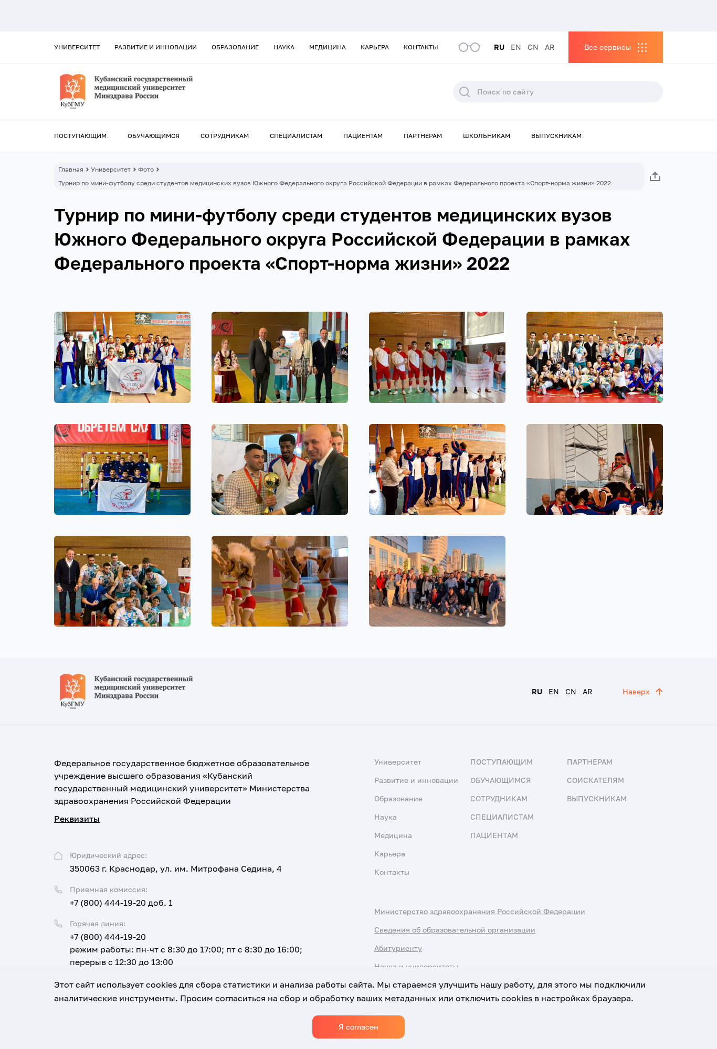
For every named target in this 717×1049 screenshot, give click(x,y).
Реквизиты (77, 818)
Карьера (375, 47)
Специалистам (296, 136)
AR (550, 47)
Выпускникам (556, 136)
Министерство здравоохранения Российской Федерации (479, 911)
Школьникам (486, 136)
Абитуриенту (398, 948)
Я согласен (358, 1026)
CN (533, 47)
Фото (146, 169)
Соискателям (595, 780)
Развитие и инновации (155, 47)
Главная (70, 169)
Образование (235, 47)
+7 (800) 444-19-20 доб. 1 (121, 902)
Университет (77, 47)
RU (499, 47)
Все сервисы (607, 47)
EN (516, 47)
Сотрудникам (225, 136)
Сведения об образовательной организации (454, 929)
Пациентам (363, 136)
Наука (283, 47)
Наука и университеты (416, 966)
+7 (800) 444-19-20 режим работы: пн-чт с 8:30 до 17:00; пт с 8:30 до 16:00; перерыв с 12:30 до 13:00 (186, 949)
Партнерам (423, 136)
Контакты (421, 47)
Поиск (464, 91)
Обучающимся (154, 136)
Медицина (327, 47)
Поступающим (80, 136)
